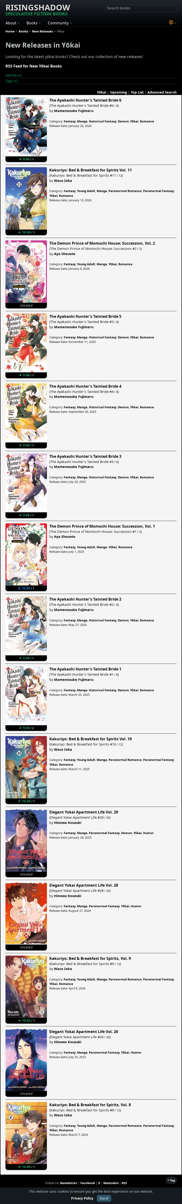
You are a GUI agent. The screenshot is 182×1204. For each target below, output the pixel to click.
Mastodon (110, 1183)
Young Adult (86, 191)
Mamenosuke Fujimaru (73, 110)
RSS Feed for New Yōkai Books (33, 66)
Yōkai (101, 92)
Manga (82, 121)
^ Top (171, 1180)
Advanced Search (162, 92)
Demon (123, 121)
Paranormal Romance (125, 191)
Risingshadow (37, 9)
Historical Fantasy (102, 121)
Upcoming (118, 92)
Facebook (87, 1183)
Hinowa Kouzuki (67, 822)
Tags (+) (11, 81)
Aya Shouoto (64, 254)
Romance (147, 121)
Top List (137, 92)
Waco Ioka (63, 180)
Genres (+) (13, 75)
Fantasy (70, 121)
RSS (124, 1183)
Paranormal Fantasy (158, 191)
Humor (148, 833)
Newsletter (68, 1183)
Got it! (104, 1198)
